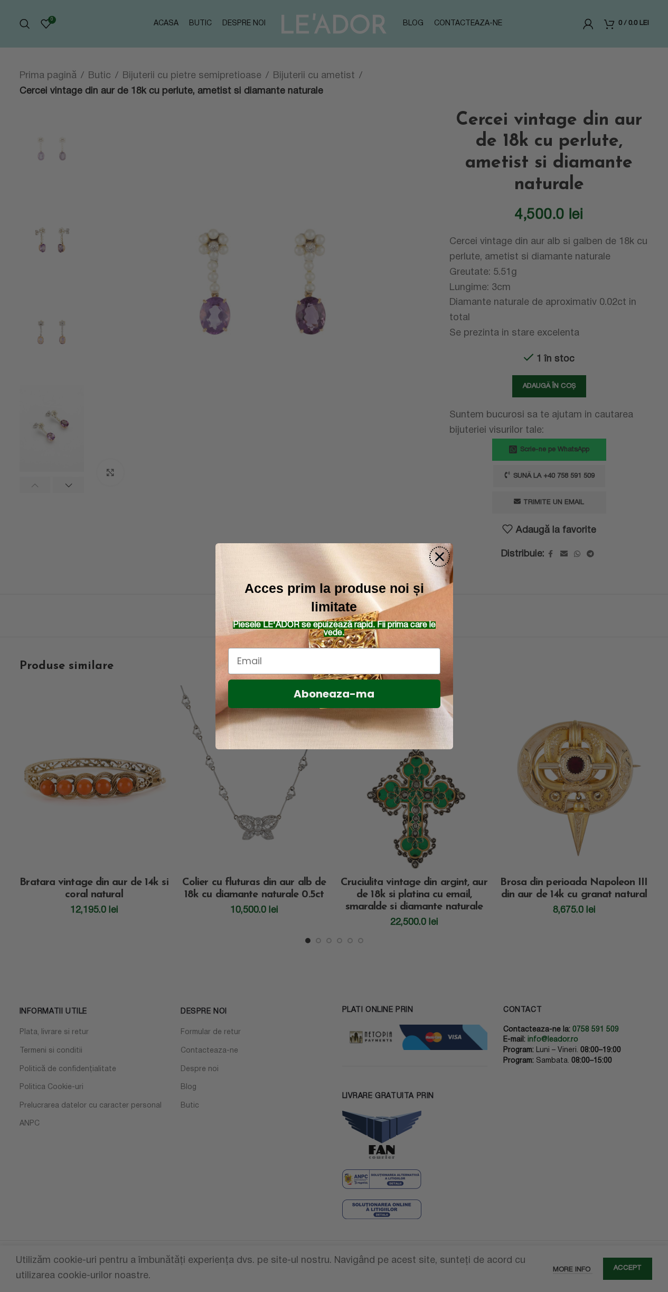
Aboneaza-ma (334, 693)
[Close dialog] (439, 556)
